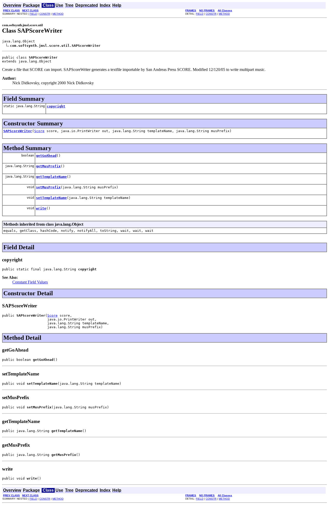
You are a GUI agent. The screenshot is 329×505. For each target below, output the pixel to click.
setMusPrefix (48, 187)
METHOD (57, 13)
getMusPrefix (48, 166)
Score (39, 131)
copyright (56, 106)
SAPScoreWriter (17, 131)
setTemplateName (51, 198)
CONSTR (44, 13)
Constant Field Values (30, 282)
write (41, 208)
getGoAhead (46, 156)
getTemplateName (51, 177)
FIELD (33, 13)
